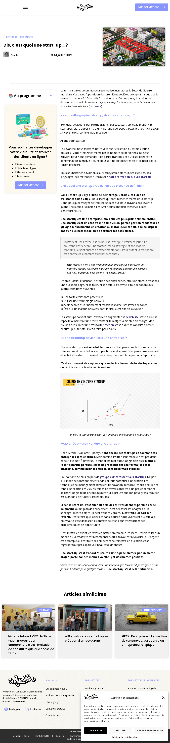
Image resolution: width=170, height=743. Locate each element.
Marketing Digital (94, 688)
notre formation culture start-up (130, 177)
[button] (163, 697)
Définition (12, 36)
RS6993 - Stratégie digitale (142, 688)
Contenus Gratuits (55, 708)
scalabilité (132, 317)
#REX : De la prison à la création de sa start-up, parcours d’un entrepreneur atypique (144, 640)
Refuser (121, 730)
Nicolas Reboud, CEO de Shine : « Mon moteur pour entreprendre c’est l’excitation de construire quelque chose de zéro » (31, 644)
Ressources (26, 36)
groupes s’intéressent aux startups (123, 477)
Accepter (95, 730)
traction (108, 325)
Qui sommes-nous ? (56, 688)
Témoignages (52, 702)
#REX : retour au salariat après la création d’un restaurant (88, 638)
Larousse (95, 106)
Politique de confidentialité (124, 737)
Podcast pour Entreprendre (60, 695)
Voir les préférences (149, 730)
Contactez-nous (54, 715)
